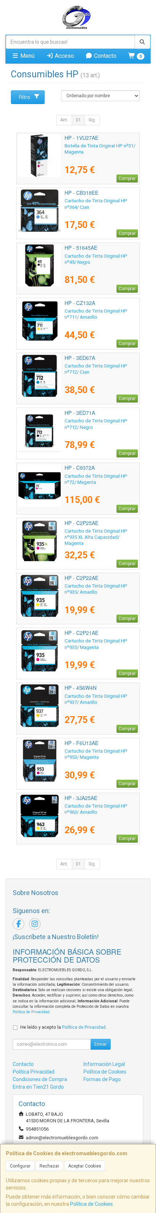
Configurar (20, 1166)
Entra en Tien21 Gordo (38, 1087)
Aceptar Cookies (84, 1166)
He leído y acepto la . (63, 1027)
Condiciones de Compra (40, 1079)
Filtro (24, 97)
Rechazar (49, 1166)
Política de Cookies (91, 1204)
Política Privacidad (33, 1072)
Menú (26, 55)
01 (78, 119)
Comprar (127, 178)
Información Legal (104, 1064)
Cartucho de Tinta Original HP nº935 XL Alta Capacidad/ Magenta (96, 537)
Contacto (104, 55)
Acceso (63, 55)
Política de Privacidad (31, 1012)
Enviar (100, 1044)
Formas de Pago (102, 1079)
